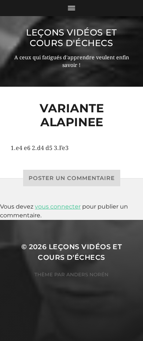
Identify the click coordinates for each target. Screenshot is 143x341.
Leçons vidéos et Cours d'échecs (71, 37)
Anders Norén (87, 274)
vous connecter (58, 206)
